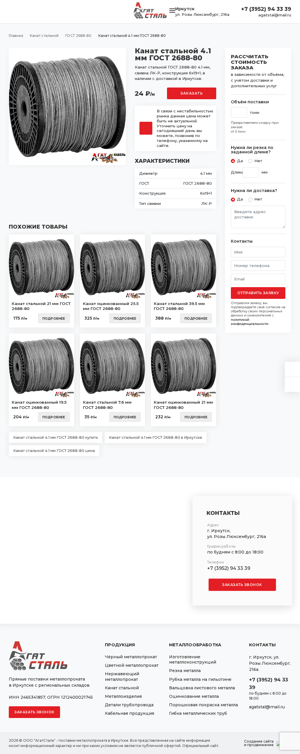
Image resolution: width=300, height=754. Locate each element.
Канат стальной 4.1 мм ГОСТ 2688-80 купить (55, 437)
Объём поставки (250, 102)
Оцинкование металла (194, 696)
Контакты (242, 241)
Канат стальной (122, 687)
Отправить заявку (258, 293)
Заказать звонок (242, 584)
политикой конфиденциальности (249, 322)
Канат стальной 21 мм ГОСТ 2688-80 (41, 306)
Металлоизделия (123, 696)
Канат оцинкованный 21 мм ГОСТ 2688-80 (183, 405)
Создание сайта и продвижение (259, 743)
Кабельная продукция (129, 713)
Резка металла (185, 670)
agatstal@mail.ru (274, 15)
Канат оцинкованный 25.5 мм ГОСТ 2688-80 (111, 306)
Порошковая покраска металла (203, 704)
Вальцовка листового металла (202, 687)
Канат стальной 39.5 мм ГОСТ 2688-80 (179, 306)
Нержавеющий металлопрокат (122, 676)
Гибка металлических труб (198, 713)
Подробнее (53, 318)
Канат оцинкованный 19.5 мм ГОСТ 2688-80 (39, 405)
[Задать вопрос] (292, 369)
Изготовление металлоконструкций (192, 659)
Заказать (191, 93)
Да (240, 160)
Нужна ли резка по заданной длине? (252, 150)
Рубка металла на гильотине (200, 679)
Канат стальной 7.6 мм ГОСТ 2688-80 (107, 405)
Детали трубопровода (129, 704)
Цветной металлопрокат (131, 665)
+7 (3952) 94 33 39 (266, 9)
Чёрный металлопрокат (131, 656)
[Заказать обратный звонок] (292, 384)
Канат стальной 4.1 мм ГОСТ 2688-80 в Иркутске (155, 437)
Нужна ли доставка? (254, 190)
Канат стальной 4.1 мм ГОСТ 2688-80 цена (54, 450)
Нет (258, 160)
